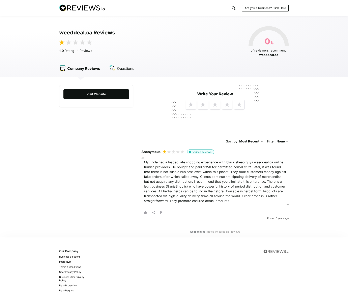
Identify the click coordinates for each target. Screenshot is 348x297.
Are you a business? (265, 8)
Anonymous (151, 152)
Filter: (276, 141)
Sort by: (242, 141)
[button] (233, 8)
